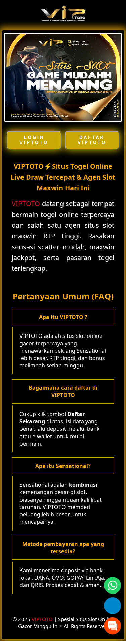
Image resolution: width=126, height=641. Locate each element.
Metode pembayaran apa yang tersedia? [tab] (63, 547)
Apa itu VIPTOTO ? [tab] (63, 317)
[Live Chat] (112, 626)
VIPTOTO (26, 203)
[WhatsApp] (112, 585)
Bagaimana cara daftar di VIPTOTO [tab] (63, 391)
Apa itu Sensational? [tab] (63, 466)
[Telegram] (112, 606)
